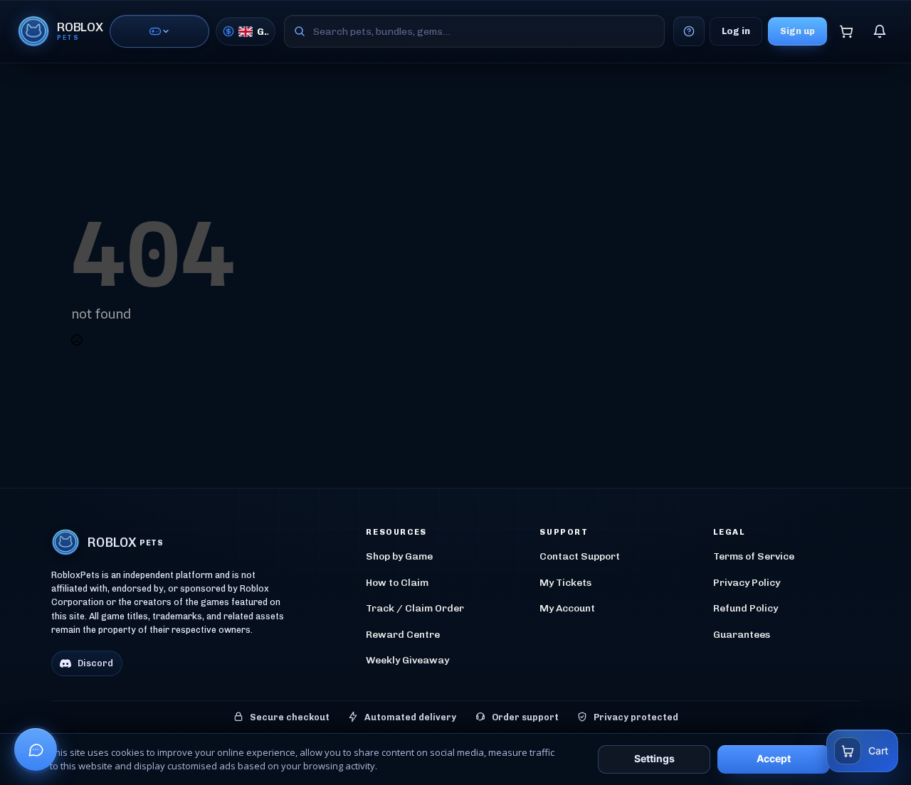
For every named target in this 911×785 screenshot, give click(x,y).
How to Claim (397, 583)
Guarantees (741, 635)
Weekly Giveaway (407, 660)
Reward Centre (403, 635)
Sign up (797, 31)
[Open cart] (846, 31)
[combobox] (474, 31)
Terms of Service (753, 556)
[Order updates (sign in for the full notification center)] (879, 31)
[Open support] (35, 749)
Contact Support (579, 556)
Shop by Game (399, 556)
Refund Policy (745, 608)
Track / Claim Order (415, 608)
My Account (567, 608)
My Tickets (565, 583)
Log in (736, 31)
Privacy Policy (746, 583)
